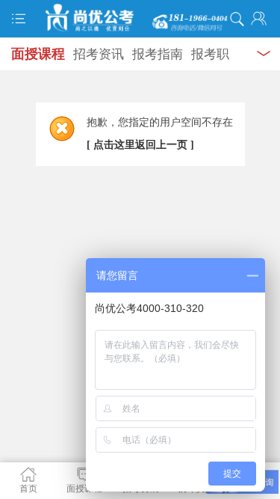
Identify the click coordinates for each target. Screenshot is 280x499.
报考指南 (157, 54)
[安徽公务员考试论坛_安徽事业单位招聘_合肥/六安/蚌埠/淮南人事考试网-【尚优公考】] (140, 18)
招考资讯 (98, 54)
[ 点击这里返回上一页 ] (140, 144)
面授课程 (38, 53)
